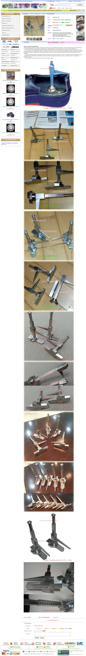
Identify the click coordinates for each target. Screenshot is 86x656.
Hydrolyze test (14, 59)
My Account (51, 10)
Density (3, 53)
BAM (71, 8)
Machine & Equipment (7, 28)
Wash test (4, 59)
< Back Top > (56, 617)
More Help (71, 646)
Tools (3, 32)
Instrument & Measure (7, 25)
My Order (58, 10)
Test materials (5, 16)
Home (10, 10)
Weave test (13, 63)
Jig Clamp (13, 55)
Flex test (12, 49)
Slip (2, 57)
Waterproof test (14, 57)
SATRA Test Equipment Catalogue (10, 143)
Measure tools (14, 65)
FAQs (44, 10)
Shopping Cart (52, 651)
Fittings (3, 23)
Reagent (13, 61)
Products (16, 10)
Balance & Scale (5, 21)
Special (43, 13)
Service (39, 10)
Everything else (5, 30)
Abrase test (4, 49)
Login (39, 625)
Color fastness (5, 51)
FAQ (31, 651)
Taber (63, 8)
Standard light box (6, 61)
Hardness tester (5, 18)
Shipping (47, 646)
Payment (40, 646)
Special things (5, 35)
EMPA (67, 8)
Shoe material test (6, 63)
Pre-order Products (26, 10)
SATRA (59, 8)
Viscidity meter (14, 53)
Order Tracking (16, 646)
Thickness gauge (5, 55)
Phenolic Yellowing (15, 51)
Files (34, 10)
